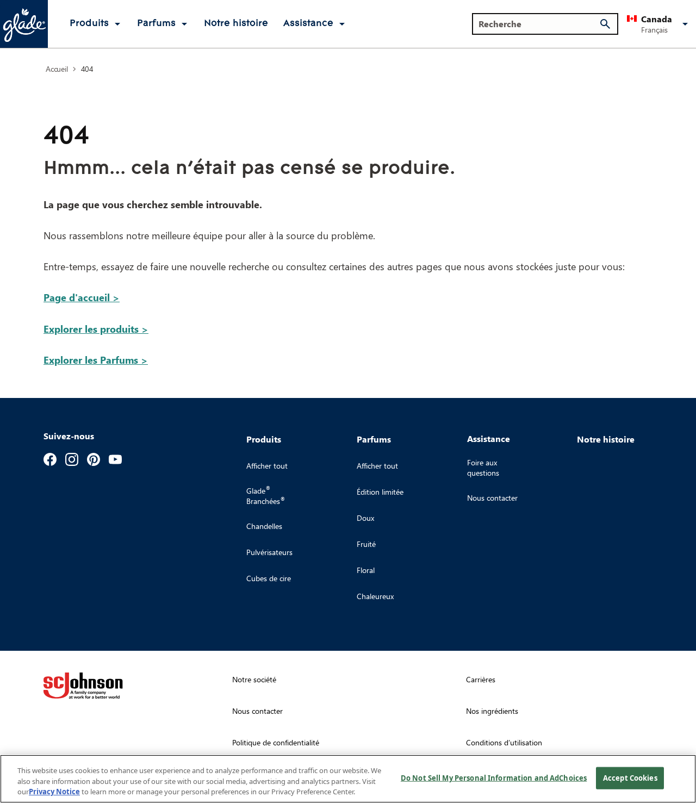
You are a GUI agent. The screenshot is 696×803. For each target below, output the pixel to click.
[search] (605, 23)
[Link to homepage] (24, 24)
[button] (659, 24)
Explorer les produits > (96, 328)
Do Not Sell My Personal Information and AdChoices (494, 777)
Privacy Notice (54, 791)
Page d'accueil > (82, 297)
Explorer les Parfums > (96, 359)
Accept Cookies (630, 777)
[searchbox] (538, 24)
